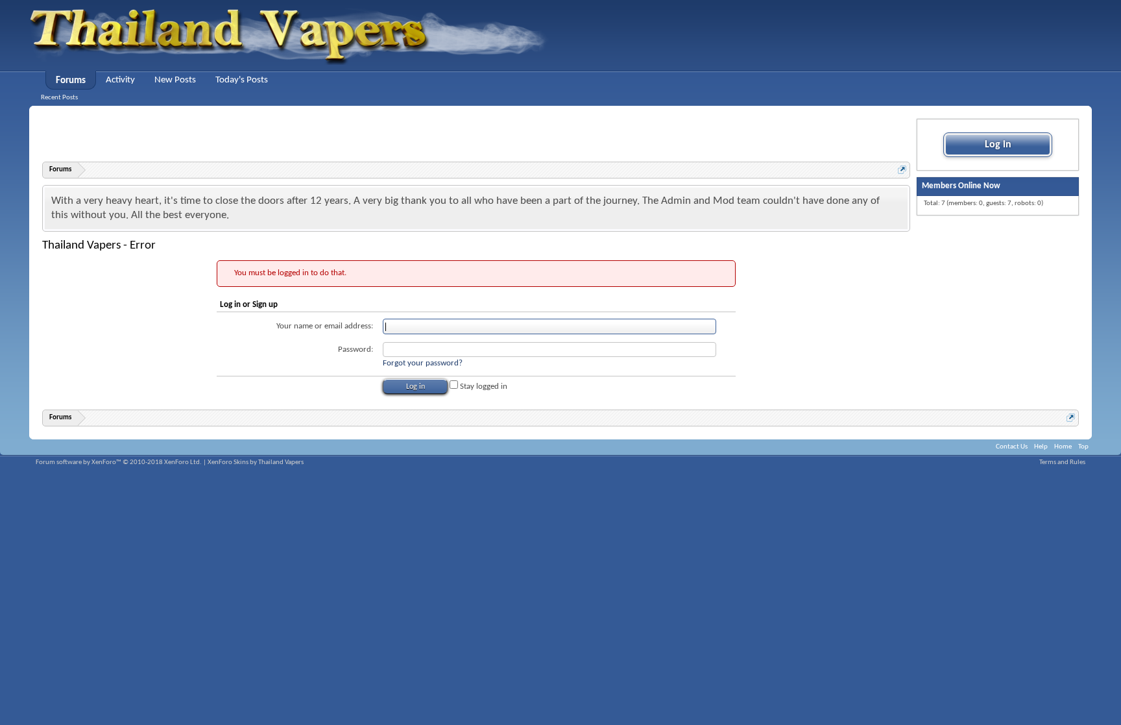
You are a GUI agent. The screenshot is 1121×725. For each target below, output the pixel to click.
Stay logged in (482, 386)
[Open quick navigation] (902, 170)
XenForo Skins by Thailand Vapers (256, 462)
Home (1063, 446)
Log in (998, 145)
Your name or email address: (324, 326)
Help (1041, 446)
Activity (120, 80)
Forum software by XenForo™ (119, 462)
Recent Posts (59, 97)
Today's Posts (241, 80)
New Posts (175, 80)
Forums (71, 81)
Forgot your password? (423, 363)
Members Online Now (961, 186)
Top (1083, 446)
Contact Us (1012, 446)
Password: (355, 349)
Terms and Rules (1062, 462)
